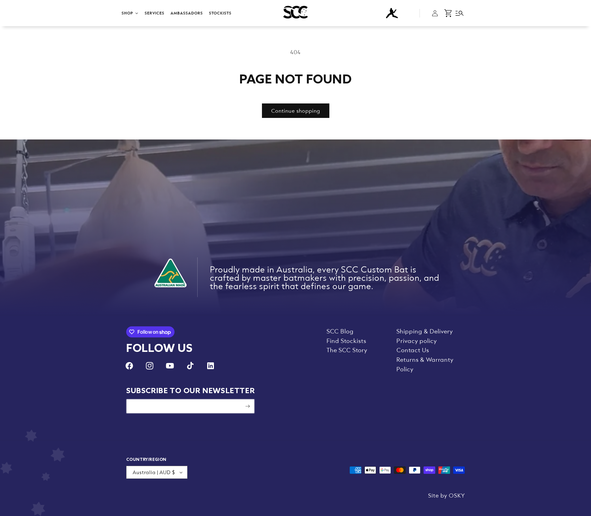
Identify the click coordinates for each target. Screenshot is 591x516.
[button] (448, 13)
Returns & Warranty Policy (424, 364)
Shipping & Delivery (424, 331)
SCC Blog (340, 331)
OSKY (457, 495)
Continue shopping (295, 110)
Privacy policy (416, 340)
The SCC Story (347, 349)
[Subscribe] (247, 406)
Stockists (220, 12)
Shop (127, 12)
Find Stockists (346, 340)
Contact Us (412, 349)
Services (154, 12)
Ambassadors (187, 12)
